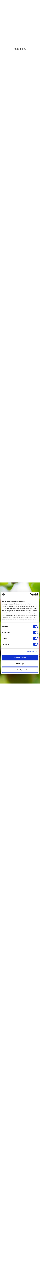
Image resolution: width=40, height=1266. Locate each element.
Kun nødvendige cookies (20, 670)
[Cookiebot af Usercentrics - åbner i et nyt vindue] (30, 594)
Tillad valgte (20, 664)
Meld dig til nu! (20, 48)
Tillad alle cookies (20, 657)
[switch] (35, 632)
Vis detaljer (30, 651)
